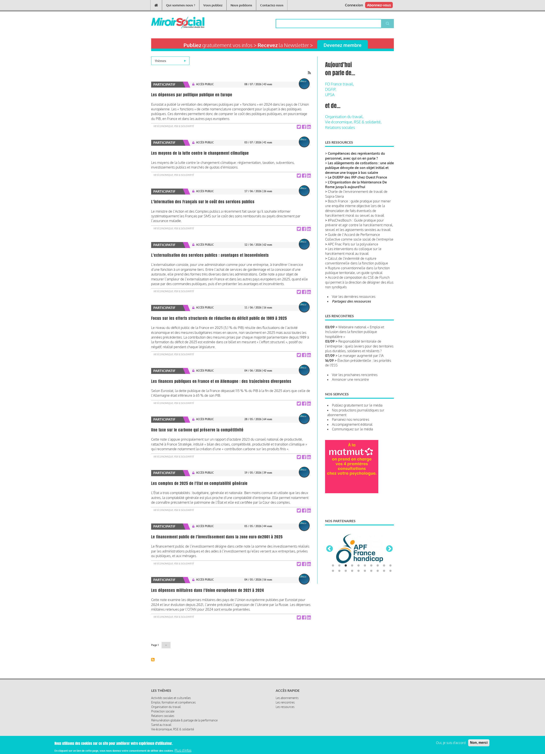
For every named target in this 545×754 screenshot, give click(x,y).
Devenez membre (342, 45)
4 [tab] (352, 566)
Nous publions (241, 5)
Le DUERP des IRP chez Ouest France (357, 177)
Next (389, 549)
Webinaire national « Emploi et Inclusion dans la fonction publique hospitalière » (354, 332)
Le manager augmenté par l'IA (361, 355)
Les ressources (285, 707)
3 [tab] (346, 566)
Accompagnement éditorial (352, 424)
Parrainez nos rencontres (350, 419)
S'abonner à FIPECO (153, 659)
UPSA (329, 94)
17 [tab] (371, 571)
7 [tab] (371, 566)
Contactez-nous (271, 5)
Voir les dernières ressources (353, 296)
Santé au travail (161, 725)
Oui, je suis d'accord (451, 743)
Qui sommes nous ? (180, 5)
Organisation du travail (166, 707)
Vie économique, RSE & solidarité (173, 126)
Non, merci (479, 742)
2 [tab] (339, 566)
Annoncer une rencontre (350, 379)
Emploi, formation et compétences (173, 702)
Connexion (354, 5)
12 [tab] (339, 571)
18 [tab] (378, 571)
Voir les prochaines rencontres (354, 375)
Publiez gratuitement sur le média (357, 405)
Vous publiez (212, 5)
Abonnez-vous (379, 5)
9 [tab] (384, 566)
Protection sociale (162, 711)
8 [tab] (378, 566)
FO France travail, (339, 84)
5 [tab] (358, 566)
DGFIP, (330, 89)
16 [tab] (365, 571)
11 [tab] (333, 571)
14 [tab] (352, 571)
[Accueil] (171, 22)
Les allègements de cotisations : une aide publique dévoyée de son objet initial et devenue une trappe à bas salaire (359, 168)
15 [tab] (358, 571)
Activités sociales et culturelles (171, 698)
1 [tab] (333, 566)
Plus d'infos (183, 750)
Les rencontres (285, 702)
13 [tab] (346, 571)
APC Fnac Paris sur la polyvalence (353, 244)
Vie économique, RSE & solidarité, (353, 122)
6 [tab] (365, 566)
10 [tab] (390, 566)
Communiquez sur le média (352, 429)
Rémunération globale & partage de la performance (184, 720)
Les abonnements (287, 698)
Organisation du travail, (344, 116)
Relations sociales (340, 127)
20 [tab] (390, 571)
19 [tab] (384, 571)
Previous (329, 549)
